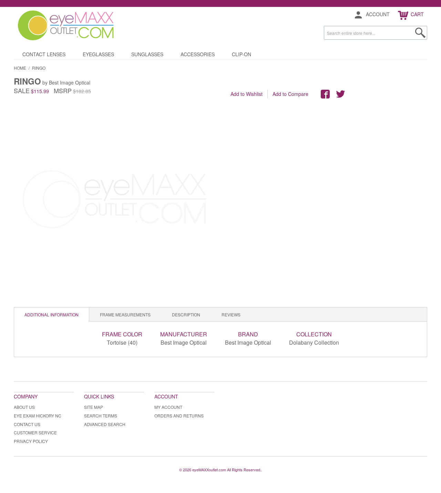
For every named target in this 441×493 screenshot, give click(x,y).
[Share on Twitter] (340, 94)
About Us (24, 407)
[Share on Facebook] (325, 94)
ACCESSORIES (198, 54)
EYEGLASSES (98, 54)
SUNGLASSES (147, 54)
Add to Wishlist (246, 93)
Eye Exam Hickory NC (37, 415)
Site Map (93, 407)
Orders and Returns (179, 415)
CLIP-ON (241, 54)
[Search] (420, 33)
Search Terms (100, 415)
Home (20, 68)
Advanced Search (104, 424)
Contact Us (27, 424)
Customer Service (35, 432)
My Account (168, 407)
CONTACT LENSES (43, 54)
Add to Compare (290, 93)
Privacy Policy (31, 441)
